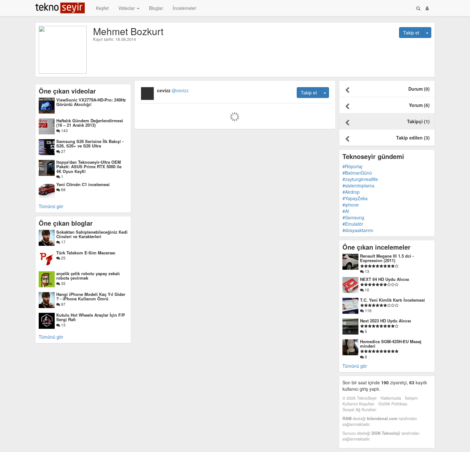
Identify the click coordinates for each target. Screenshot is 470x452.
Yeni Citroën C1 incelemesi (83, 184)
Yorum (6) (419, 105)
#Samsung (353, 217)
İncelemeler (184, 8)
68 (63, 189)
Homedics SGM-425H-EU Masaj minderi (390, 343)
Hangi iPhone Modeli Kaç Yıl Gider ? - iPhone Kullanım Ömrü (90, 296)
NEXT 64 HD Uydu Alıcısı (384, 279)
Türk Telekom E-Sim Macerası (85, 253)
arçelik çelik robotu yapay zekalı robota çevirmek (88, 275)
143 (64, 130)
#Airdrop (351, 192)
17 (63, 242)
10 (366, 289)
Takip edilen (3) (413, 137)
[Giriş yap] (427, 8)
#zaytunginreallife (360, 179)
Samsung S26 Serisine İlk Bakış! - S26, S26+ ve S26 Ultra (89, 143)
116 (368, 310)
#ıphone (350, 204)
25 (63, 257)
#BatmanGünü (357, 173)
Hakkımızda (390, 398)
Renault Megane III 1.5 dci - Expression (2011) (387, 258)
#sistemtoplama (358, 185)
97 (63, 304)
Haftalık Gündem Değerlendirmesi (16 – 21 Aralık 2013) (89, 122)
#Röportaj (352, 166)
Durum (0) (419, 89)
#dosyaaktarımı (357, 230)
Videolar (127, 8)
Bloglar (156, 8)
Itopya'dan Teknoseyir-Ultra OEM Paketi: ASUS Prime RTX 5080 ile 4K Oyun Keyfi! (88, 166)
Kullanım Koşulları (358, 404)
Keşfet (102, 8)
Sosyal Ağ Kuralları (359, 409)
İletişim (411, 398)
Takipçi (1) (418, 121)
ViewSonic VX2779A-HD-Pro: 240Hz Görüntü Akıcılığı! (91, 102)
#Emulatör (352, 224)
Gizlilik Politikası (392, 404)
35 (63, 283)
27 (63, 151)
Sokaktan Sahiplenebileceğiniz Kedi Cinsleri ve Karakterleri (92, 234)
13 (63, 325)
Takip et (411, 32)
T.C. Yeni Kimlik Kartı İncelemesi (392, 300)
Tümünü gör (51, 206)
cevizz (173, 90)
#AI (345, 211)
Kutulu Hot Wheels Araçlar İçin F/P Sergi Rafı (90, 317)
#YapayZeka (355, 198)
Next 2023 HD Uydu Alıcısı (385, 321)
